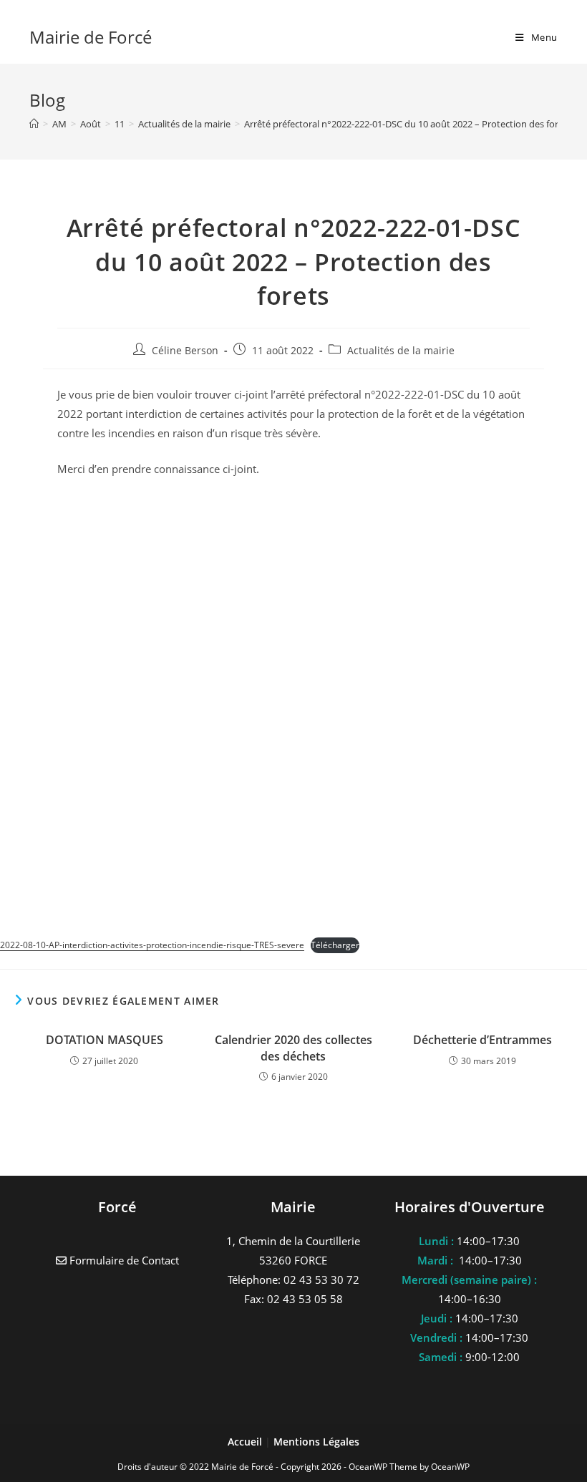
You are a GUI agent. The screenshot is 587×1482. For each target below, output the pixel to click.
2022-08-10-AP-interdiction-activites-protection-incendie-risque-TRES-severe (152, 945)
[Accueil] (34, 123)
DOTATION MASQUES (104, 1040)
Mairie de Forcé (90, 37)
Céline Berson (185, 350)
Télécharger (335, 945)
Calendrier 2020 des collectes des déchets (293, 1047)
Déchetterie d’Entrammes (482, 1040)
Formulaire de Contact (123, 1260)
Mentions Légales (316, 1441)
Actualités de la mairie (401, 350)
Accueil (246, 1441)
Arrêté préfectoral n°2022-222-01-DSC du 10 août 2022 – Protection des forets (407, 123)
